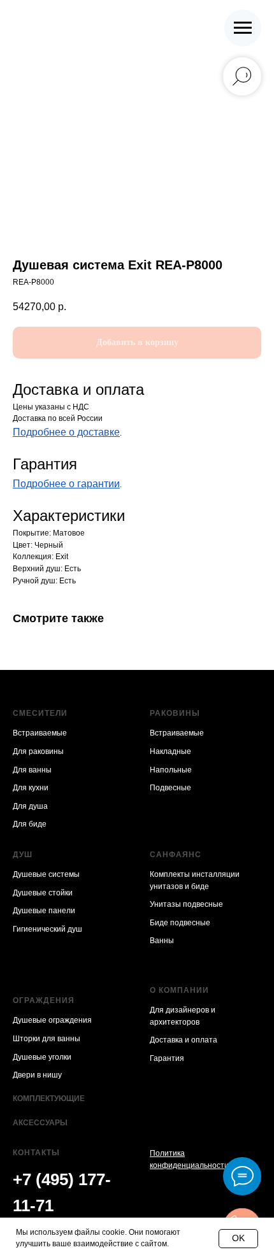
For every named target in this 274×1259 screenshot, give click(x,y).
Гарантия (167, 1058)
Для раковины (38, 751)
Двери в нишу (37, 1075)
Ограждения (44, 1000)
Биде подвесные (180, 922)
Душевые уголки (42, 1057)
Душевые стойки (43, 892)
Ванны (162, 940)
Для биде (30, 824)
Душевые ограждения (52, 1020)
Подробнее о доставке (66, 432)
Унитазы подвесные (186, 904)
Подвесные (170, 787)
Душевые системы (46, 874)
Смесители (40, 713)
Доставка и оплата (183, 1039)
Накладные (170, 751)
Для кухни (30, 787)
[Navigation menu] (243, 28)
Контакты (36, 1152)
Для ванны (32, 769)
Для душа (30, 806)
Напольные (171, 769)
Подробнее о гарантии (66, 483)
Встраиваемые (40, 733)
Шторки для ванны (46, 1038)
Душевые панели (44, 910)
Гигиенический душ (47, 929)
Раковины (175, 713)
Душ (22, 854)
